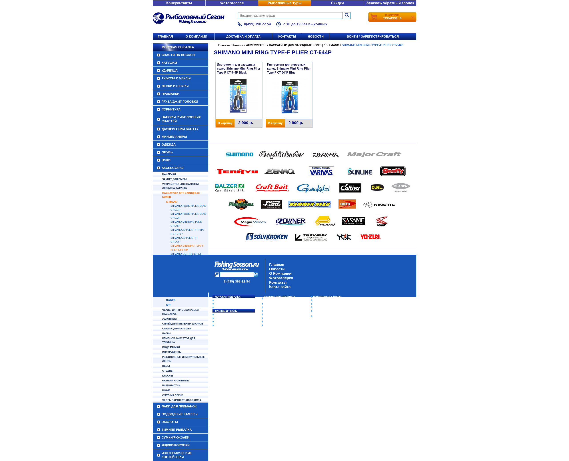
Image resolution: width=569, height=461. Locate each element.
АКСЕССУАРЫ (173, 168)
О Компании (280, 273)
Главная (165, 36)
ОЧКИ (166, 160)
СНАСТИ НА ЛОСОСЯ (178, 55)
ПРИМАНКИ (170, 94)
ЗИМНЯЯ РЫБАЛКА (325, 304)
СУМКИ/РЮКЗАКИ (324, 307)
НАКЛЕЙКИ (169, 174)
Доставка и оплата (243, 36)
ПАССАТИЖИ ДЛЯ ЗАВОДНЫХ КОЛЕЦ (181, 195)
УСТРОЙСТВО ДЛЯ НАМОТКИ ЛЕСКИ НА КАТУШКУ (180, 186)
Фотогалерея (232, 3)
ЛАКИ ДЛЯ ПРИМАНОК (278, 325)
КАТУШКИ (169, 62)
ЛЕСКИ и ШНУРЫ (175, 86)
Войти (352, 36)
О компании (196, 36)
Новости (316, 36)
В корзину (225, 123)
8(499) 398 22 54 (257, 24)
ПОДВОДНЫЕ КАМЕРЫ (327, 296)
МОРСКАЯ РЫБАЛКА (178, 47)
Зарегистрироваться (380, 36)
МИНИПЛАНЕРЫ (174, 136)
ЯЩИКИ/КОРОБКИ (324, 311)
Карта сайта (280, 287)
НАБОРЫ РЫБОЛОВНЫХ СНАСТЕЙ (181, 119)
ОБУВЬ (167, 152)
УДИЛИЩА (170, 70)
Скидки (337, 3)
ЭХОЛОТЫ (319, 300)
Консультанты (179, 3)
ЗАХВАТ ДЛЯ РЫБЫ (174, 179)
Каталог (237, 45)
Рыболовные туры (285, 3)
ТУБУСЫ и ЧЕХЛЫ (176, 78)
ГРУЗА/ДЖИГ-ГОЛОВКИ (180, 101)
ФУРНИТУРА (171, 109)
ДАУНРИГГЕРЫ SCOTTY (180, 129)
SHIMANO (172, 201)
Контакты (287, 36)
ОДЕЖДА (169, 144)
